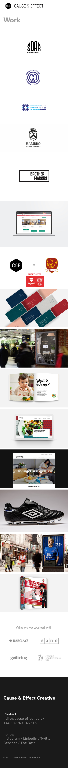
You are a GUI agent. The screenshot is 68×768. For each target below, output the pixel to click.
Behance (10, 743)
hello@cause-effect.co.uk (23, 718)
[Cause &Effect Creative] (24, 6)
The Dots (28, 743)
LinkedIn (30, 738)
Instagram (11, 738)
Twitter (46, 738)
